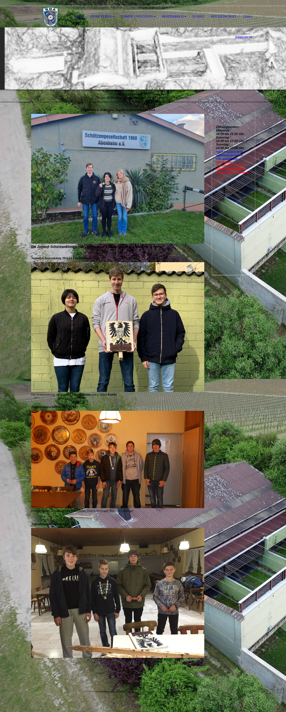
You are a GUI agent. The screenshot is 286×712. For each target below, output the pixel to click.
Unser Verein (100, 16)
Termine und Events (136, 16)
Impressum (243, 37)
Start (78, 16)
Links (247, 16)
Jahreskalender (230, 159)
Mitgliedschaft (223, 16)
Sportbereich (172, 16)
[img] (50, 16)
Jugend (198, 16)
